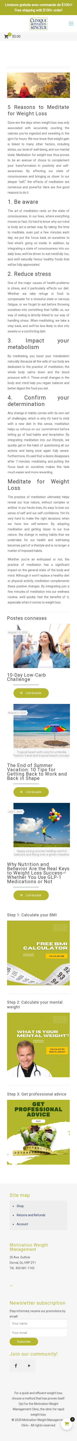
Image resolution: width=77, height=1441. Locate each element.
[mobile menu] (71, 23)
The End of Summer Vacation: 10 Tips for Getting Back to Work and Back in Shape (37, 772)
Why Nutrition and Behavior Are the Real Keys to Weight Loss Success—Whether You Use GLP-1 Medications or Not (38, 873)
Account (22, 1224)
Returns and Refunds (31, 1215)
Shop (20, 1206)
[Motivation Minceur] (38, 23)
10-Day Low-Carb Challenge (26, 677)
